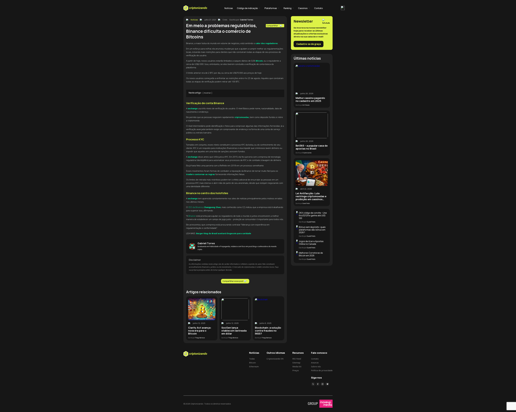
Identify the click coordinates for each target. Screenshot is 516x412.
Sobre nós (316, 366)
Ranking (287, 8)
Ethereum (254, 366)
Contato (318, 8)
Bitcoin (259, 60)
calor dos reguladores (266, 43)
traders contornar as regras (200, 174)
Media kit (296, 366)
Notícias (228, 8)
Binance (192, 216)
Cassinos (303, 8)
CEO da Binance (195, 207)
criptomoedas (241, 117)
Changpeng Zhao (212, 207)
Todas (252, 358)
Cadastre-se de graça (308, 44)
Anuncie (315, 362)
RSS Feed (296, 358)
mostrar (207, 93)
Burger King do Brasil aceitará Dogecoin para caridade (223, 233)
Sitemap (296, 362)
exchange (193, 108)
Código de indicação (247, 8)
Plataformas (270, 8)
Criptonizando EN (275, 358)
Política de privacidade (322, 370)
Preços (295, 370)
